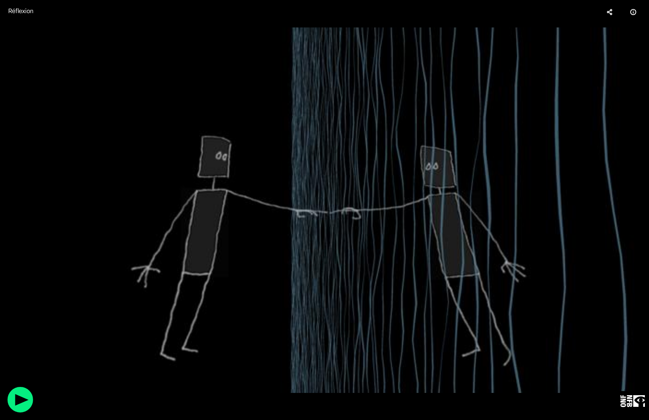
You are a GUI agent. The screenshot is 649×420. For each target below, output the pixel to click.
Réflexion (20, 11)
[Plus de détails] (633, 12)
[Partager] (609, 12)
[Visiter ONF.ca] (632, 401)
